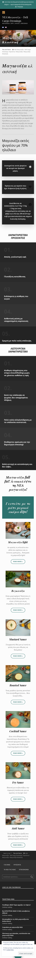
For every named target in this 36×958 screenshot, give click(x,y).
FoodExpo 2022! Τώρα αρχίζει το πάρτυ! (16, 905)
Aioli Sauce (18, 828)
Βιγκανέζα (18, 591)
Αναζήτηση (32, 876)
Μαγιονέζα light (18, 542)
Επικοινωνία (24, 869)
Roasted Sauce (18, 685)
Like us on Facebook (11, 887)
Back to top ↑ (8, 853)
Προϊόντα (17, 865)
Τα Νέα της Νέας (10, 869)
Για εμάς (7, 865)
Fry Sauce (18, 782)
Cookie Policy (10, 950)
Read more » (19, 561)
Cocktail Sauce (17, 731)
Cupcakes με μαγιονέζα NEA (12, 927)
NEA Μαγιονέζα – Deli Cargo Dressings (15, 19)
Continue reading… (7, 907)
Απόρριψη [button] (20, 7)
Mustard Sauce (18, 639)
